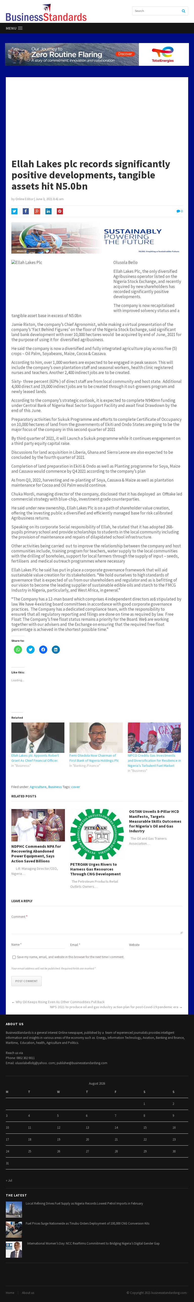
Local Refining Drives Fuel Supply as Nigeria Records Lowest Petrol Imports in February (84, 1203)
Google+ (37, 211)
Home (10, 1293)
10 (7, 1127)
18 (29, 1139)
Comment (19, 917)
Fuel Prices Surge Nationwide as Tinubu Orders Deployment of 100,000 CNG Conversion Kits (87, 1223)
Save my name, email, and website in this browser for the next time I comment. (70, 957)
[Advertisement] (97, 115)
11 (29, 1127)
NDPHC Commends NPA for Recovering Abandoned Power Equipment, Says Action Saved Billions (36, 853)
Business (55, 786)
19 (58, 1139)
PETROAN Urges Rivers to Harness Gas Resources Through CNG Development (95, 869)
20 (87, 1139)
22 (145, 1139)
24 (7, 1151)
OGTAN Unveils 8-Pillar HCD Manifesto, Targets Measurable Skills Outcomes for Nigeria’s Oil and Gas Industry (155, 821)
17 (7, 1139)
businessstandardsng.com (169, 1293)
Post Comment (26, 981)
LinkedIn (48, 211)
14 (116, 1127)
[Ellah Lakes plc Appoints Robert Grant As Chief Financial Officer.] (38, 737)
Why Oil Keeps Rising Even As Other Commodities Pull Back (86, 1002)
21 (116, 1139)
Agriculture (38, 786)
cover (75, 786)
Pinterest (60, 211)
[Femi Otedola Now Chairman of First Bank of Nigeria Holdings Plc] (96, 737)
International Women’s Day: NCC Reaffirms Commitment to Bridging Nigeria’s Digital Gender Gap (93, 1243)
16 (174, 1127)
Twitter (14, 211)
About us (28, 1293)
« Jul (9, 1180)
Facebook (26, 211)
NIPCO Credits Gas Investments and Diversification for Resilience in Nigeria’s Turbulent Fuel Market (154, 760)
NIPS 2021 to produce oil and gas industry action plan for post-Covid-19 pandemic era (114, 1007)
